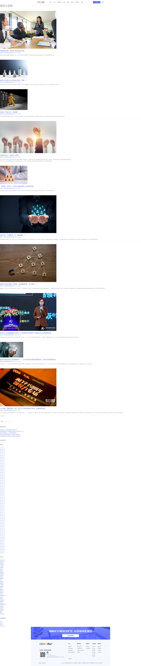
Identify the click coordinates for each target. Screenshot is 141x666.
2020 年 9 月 (2, 538)
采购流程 (1, 586)
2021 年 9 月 (2, 520)
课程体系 (69, 646)
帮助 (72, 2)
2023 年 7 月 (2, 486)
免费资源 (87, 646)
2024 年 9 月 (2, 466)
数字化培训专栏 (3, 595)
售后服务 (1, 601)
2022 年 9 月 (2, 501)
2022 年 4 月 (2, 509)
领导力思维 (6, 52)
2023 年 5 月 (2, 489)
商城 (82, 2)
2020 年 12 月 (2, 534)
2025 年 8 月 (2, 455)
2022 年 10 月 (2, 500)
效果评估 (1, 589)
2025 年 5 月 (2, 460)
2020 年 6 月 (2, 543)
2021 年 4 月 (2, 528)
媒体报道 (93, 650)
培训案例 (1, 570)
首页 (50, 2)
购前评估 (99, 646)
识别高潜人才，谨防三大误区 (9, 155)
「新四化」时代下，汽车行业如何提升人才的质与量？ (17, 186)
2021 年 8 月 (2, 521)
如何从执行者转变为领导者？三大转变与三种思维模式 (10, 434)
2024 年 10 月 (2, 464)
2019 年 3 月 (2, 552)
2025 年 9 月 (2, 454)
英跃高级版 (70, 650)
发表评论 (1, 52)
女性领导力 (2, 561)
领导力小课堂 (2, 560)
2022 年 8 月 (2, 503)
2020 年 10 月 (2, 537)
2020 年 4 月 (2, 546)
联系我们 (93, 652)
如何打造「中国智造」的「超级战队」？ (13, 235)
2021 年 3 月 (2, 529)
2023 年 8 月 (2, 484)
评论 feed (1, 624)
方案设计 (1, 597)
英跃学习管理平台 (71, 652)
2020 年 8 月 (2, 540)
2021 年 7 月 (2, 523)
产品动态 (1, 566)
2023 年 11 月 (2, 480)
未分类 (1, 569)
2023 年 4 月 (2, 491)
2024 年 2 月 (2, 475)
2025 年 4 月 (2, 461)
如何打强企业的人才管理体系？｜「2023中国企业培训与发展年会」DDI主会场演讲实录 (28, 359)
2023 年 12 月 (2, 478)
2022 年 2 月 (2, 512)
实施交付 (1, 592)
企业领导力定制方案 (80, 650)
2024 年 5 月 (2, 472)
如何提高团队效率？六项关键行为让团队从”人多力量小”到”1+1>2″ (12, 431)
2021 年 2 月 (2, 531)
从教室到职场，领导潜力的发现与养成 (12, 51)
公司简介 (93, 646)
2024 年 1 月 (2, 477)
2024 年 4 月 (2, 474)
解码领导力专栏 (11, 52)
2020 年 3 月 (2, 548)
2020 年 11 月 (2, 535)
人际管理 (1, 584)
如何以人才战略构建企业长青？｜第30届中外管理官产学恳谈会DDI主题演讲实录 (25, 333)
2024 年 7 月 (2, 469)
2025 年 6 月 (2, 458)
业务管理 (1, 575)
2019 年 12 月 (2, 549)
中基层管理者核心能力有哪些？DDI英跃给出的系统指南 (10, 436)
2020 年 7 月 (2, 541)
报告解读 (1, 567)
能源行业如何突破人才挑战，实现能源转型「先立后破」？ (18, 284)
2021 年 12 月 (2, 515)
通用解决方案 (79, 646)
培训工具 (1, 587)
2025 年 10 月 (2, 452)
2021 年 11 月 (2, 517)
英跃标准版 (70, 648)
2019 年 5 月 (2, 551)
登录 (1, 621)
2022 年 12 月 (2, 497)
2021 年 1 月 (2, 532)
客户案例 (78, 652)
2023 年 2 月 (2, 494)
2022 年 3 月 (2, 511)
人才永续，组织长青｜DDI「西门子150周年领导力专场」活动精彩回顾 (22, 408)
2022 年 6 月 (2, 506)
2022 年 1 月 (2, 514)
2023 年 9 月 (2, 483)
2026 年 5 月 (2, 449)
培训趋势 (1, 578)
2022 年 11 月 (2, 498)
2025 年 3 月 (2, 463)
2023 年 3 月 (2, 492)
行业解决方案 (79, 648)
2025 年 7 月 (2, 457)
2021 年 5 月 (2, 526)
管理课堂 (1, 563)
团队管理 (1, 590)
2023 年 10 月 (2, 481)
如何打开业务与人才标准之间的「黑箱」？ (13, 80)
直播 (1, 580)
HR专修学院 (2, 564)
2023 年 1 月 (2, 495)
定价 (64, 2)
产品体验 (96, 2)
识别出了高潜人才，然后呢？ (9, 112)
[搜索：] (7, 421)
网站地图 (69, 658)
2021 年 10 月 (2, 518)
